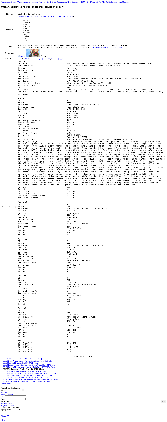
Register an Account (8, 406)
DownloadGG (35, 16)
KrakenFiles (52, 16)
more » (44, 56)
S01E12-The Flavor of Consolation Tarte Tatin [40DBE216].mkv (26, 381)
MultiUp (69, 16)
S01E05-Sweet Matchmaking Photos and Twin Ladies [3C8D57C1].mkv (29, 367)
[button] (41, 56)
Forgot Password (7, 403)
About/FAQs (5, 416)
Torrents (4, 392)
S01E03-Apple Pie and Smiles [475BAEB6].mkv (21, 363)
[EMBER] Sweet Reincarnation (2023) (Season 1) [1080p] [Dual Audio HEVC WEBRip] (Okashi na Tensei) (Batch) (86, 2)
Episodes (9, 394)
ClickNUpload (23, 16)
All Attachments (31, 59)
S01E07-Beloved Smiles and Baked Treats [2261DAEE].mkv (25, 371)
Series (3, 394)
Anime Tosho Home (8, 2)
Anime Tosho (6, 384)
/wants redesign (6, 414)
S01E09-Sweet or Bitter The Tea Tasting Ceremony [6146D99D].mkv (28, 375)
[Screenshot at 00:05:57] (33, 56)
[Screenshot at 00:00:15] (22, 56)
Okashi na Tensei (23, 2)
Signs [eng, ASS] (44, 59)
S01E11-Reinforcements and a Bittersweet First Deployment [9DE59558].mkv (31, 379)
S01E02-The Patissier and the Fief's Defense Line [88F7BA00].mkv (27, 361)
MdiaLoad (61, 16)
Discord (4, 420)
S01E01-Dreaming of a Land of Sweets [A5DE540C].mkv (24, 359)
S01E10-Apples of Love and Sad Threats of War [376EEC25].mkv (27, 377)
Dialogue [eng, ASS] (58, 59)
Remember (5, 401)
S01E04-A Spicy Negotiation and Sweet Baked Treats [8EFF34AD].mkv (29, 365)
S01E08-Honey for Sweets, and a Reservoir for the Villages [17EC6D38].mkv (31, 373)
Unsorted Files (37, 2)
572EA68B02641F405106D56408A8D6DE (107, 47)
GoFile (43, 16)
